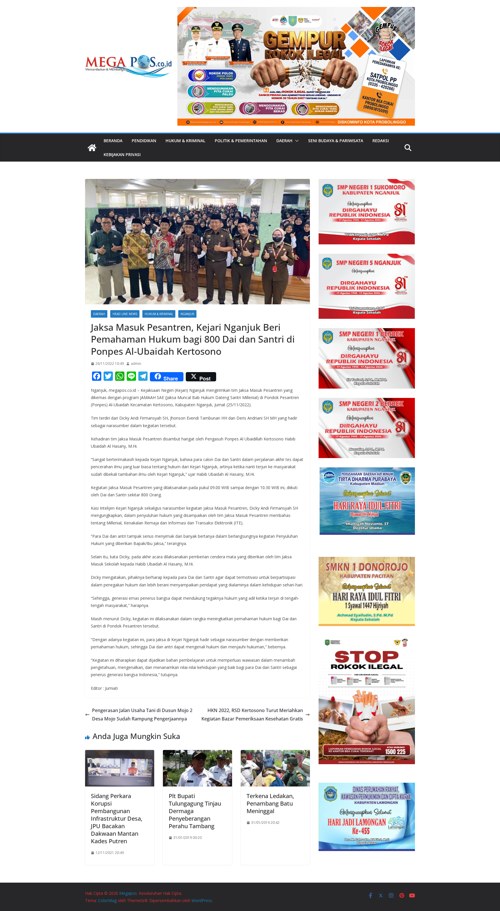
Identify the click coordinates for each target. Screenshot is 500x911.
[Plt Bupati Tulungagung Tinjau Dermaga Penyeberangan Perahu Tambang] (197, 754)
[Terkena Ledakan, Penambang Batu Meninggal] (275, 754)
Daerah (284, 140)
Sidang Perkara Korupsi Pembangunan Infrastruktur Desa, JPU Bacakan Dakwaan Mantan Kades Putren (116, 818)
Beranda (113, 140)
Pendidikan (144, 140)
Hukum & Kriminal (185, 140)
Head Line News (125, 314)
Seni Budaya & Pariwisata (335, 140)
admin (136, 363)
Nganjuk (187, 314)
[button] (296, 141)
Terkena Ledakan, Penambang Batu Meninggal (270, 803)
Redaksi (380, 140)
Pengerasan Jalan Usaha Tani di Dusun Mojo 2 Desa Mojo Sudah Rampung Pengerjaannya (142, 714)
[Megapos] (92, 148)
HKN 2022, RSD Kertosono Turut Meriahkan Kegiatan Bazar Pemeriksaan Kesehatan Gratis (252, 714)
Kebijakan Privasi (122, 154)
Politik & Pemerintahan (241, 140)
